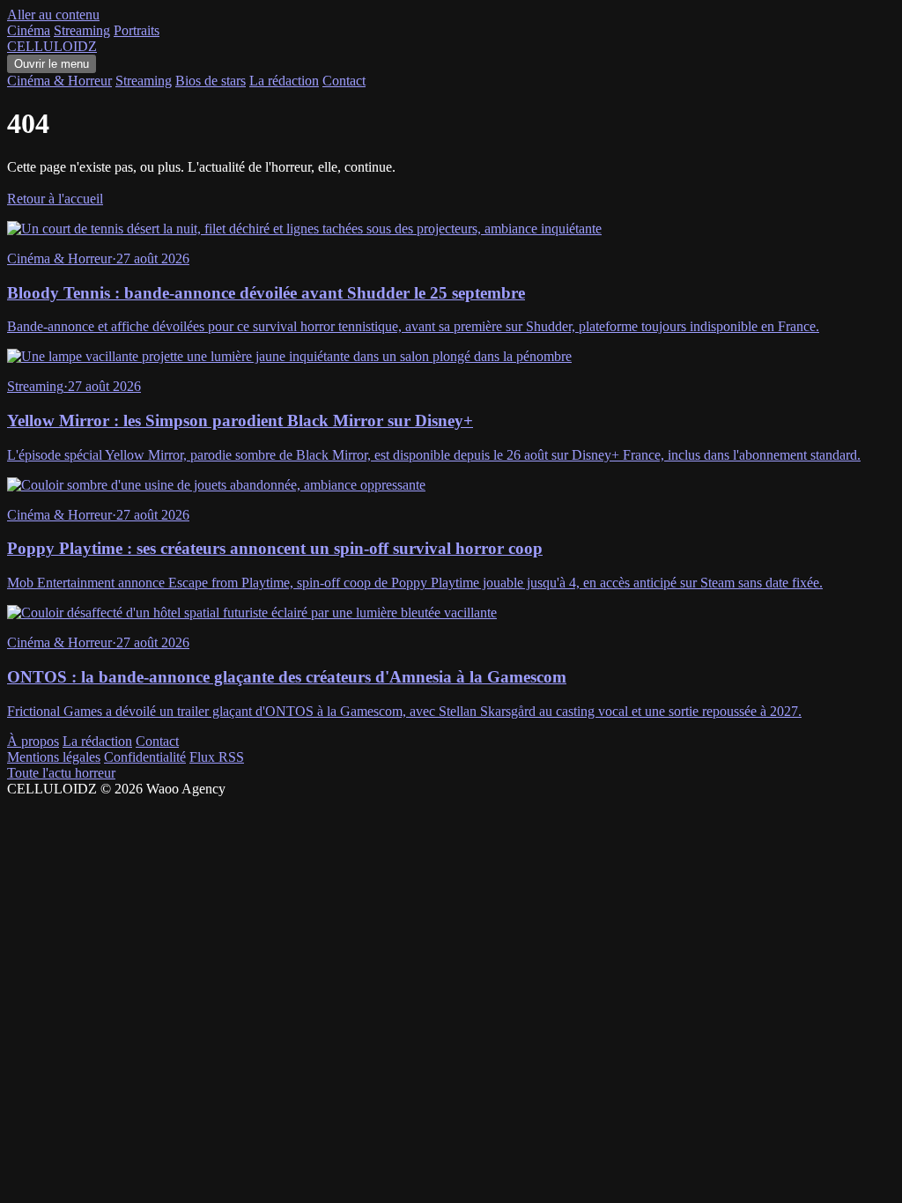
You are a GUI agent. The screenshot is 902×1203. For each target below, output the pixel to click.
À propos (33, 741)
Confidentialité (145, 756)
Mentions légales (53, 756)
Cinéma (28, 30)
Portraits (136, 30)
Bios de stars (210, 80)
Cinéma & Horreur (59, 80)
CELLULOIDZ (52, 46)
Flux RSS (216, 756)
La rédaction (284, 80)
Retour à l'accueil (55, 198)
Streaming (82, 30)
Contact (344, 80)
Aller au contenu (53, 14)
